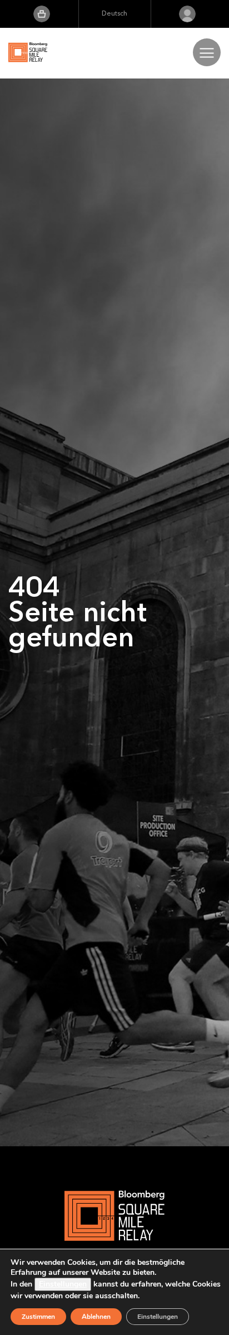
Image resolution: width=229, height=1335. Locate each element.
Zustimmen (38, 1316)
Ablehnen (96, 1316)
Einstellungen (63, 1284)
